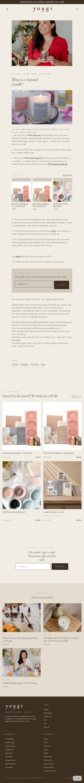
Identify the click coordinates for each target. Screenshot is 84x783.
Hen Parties (8, 757)
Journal (46, 749)
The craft (16, 74)
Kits (45, 720)
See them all (67, 175)
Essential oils (47, 716)
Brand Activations (10, 764)
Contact (46, 753)
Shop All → (76, 396)
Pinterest (35, 364)
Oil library (47, 746)
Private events (9, 749)
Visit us (46, 742)
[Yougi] (42, 9)
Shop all (46, 727)
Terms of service (49, 764)
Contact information (50, 771)
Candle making (9, 742)
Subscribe (61, 285)
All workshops (9, 739)
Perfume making (10, 746)
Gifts (45, 723)
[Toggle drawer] (7, 9)
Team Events (9, 753)
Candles (46, 709)
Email (43, 364)
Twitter (15, 364)
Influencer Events (10, 760)
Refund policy (48, 757)
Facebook (25, 364)
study (25, 141)
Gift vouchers (9, 767)
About (45, 739)
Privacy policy (48, 760)
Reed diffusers (48, 713)
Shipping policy (48, 767)
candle (53, 231)
